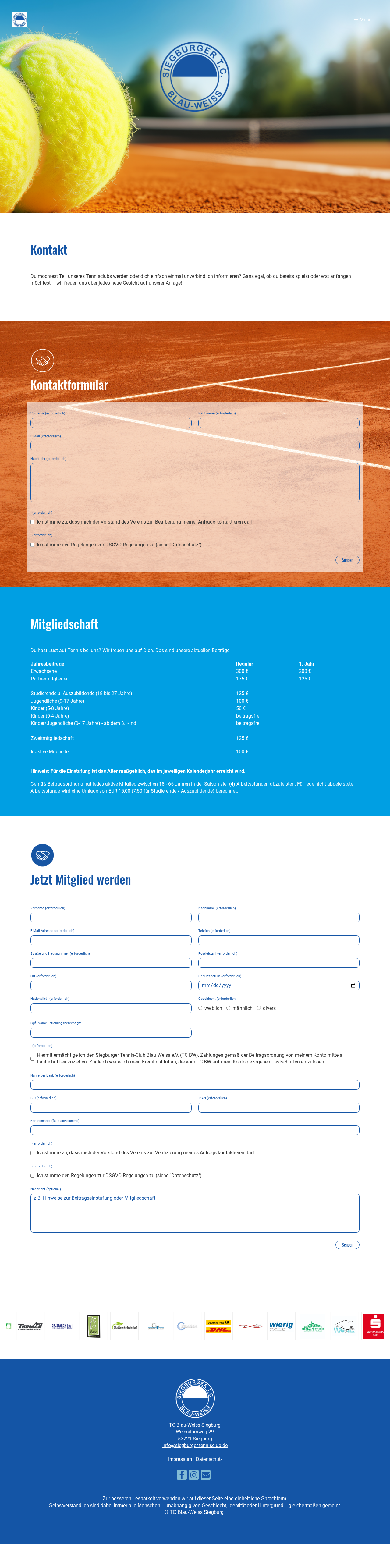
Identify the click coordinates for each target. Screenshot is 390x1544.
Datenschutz (209, 1459)
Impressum (180, 1459)
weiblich (212, 1008)
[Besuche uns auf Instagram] (194, 1476)
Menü (365, 20)
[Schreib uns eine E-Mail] (206, 1476)
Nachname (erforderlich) (217, 413)
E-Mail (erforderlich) (45, 436)
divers (269, 1008)
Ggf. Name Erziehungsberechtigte (56, 1023)
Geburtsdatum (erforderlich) (219, 976)
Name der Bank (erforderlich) (52, 1075)
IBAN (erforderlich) (212, 1098)
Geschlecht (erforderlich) (217, 999)
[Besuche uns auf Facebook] (182, 1476)
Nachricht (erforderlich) (48, 459)
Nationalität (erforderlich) (49, 999)
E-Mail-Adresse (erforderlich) (52, 931)
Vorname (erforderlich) (47, 413)
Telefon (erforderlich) (214, 931)
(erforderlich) (41, 513)
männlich (242, 1008)
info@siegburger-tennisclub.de (195, 1445)
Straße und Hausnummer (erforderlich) (60, 954)
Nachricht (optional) (45, 1189)
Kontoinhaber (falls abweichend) (55, 1121)
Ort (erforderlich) (43, 976)
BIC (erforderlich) (43, 1098)
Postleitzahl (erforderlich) (217, 954)
